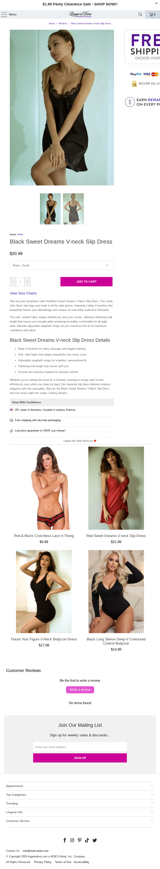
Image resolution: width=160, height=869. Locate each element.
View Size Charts (23, 293)
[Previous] (13, 108)
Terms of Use (63, 862)
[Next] (111, 108)
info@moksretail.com (36, 850)
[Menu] (2, 14)
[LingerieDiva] (80, 14)
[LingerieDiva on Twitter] (95, 840)
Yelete (20, 234)
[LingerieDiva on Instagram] (72, 840)
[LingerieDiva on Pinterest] (80, 840)
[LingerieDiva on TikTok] (87, 840)
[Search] (140, 14)
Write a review (80, 689)
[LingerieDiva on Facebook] (65, 840)
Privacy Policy (43, 862)
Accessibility (81, 862)
